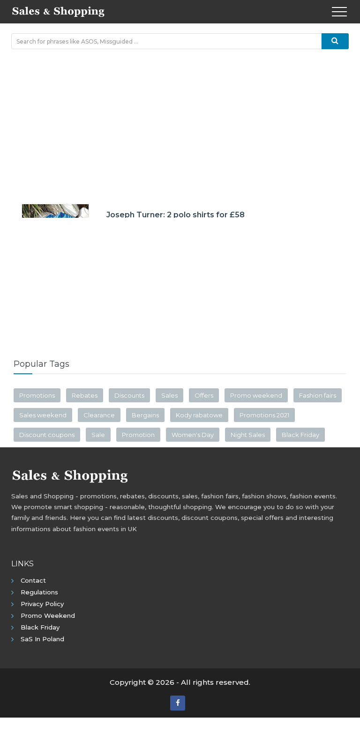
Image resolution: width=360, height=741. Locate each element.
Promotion (138, 434)
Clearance (99, 415)
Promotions (37, 395)
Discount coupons (47, 434)
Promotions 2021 (264, 415)
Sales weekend (43, 415)
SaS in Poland (42, 639)
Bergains (145, 415)
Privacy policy (42, 604)
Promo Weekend (48, 615)
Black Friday (300, 434)
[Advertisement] (180, 124)
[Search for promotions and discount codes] (335, 41)
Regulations (39, 592)
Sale (98, 434)
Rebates (85, 395)
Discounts (129, 395)
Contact (33, 580)
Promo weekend (256, 395)
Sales (169, 395)
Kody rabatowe (199, 415)
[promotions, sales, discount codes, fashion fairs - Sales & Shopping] (58, 11)
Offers (204, 395)
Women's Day (193, 434)
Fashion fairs (317, 395)
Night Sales (248, 434)
